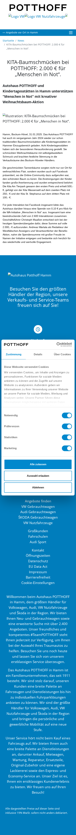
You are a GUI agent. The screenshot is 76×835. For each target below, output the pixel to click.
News (21, 40)
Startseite (8, 40)
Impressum (38, 572)
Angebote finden (38, 501)
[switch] (67, 426)
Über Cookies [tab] (62, 354)
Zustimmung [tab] (14, 354)
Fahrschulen (38, 536)
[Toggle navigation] (70, 32)
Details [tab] (38, 354)
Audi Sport (38, 541)
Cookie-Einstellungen (38, 582)
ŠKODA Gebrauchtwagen (38, 517)
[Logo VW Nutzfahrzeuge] (45, 19)
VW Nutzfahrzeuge (38, 522)
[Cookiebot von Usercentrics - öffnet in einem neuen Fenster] (56, 344)
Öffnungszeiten (38, 555)
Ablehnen (38, 487)
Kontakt (38, 550)
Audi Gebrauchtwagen (38, 511)
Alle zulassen (38, 464)
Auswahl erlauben (38, 475)
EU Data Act (38, 566)
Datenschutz (38, 561)
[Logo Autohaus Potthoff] (38, 7)
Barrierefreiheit (38, 577)
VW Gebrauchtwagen (38, 506)
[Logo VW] (16, 19)
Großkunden (38, 531)
